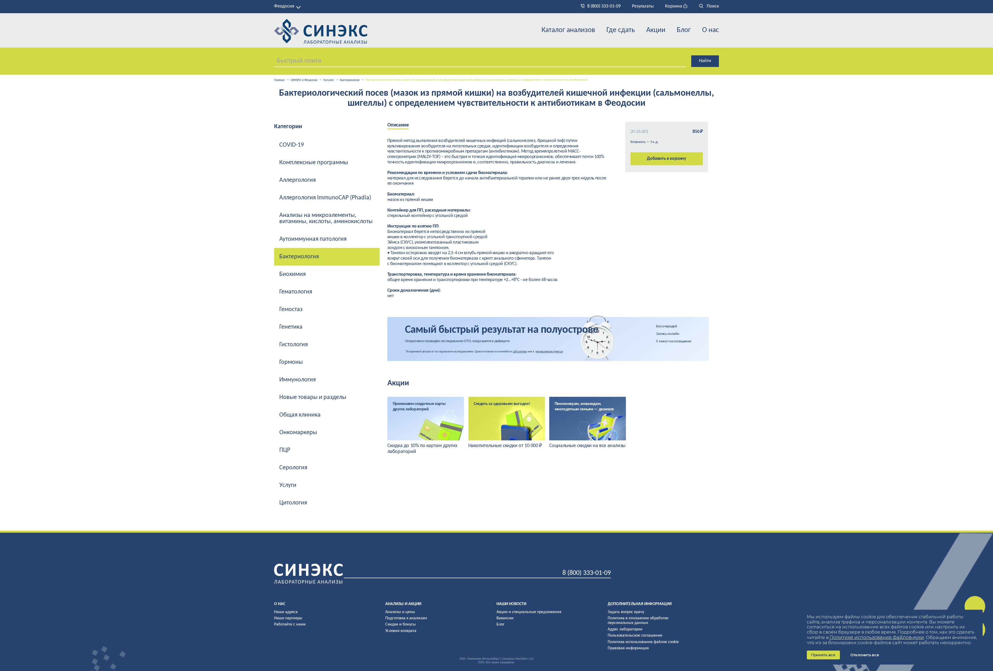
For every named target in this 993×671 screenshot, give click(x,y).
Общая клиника (300, 415)
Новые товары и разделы (312, 397)
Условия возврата (400, 631)
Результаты (643, 6)
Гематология (295, 292)
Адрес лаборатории (625, 629)
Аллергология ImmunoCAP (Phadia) (325, 198)
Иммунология (297, 380)
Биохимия (292, 274)
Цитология (293, 503)
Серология (293, 468)
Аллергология (297, 180)
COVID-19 (291, 145)
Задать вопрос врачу (626, 612)
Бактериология (349, 80)
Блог (684, 30)
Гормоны (291, 362)
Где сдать (620, 30)
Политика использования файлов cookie (643, 642)
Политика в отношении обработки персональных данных (638, 620)
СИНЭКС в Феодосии (304, 80)
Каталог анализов (568, 30)
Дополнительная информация (640, 604)
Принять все (823, 655)
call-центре (520, 351)
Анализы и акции (403, 604)
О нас (710, 30)
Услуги (287, 485)
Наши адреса (286, 612)
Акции (655, 30)
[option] (425, 426)
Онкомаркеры (298, 432)
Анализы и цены (400, 612)
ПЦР (284, 450)
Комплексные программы (313, 163)
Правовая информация (628, 648)
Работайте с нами (290, 624)
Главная (279, 80)
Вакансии (505, 618)
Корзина (674, 6)
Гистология (293, 345)
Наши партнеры (288, 618)
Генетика (291, 327)
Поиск (712, 6)
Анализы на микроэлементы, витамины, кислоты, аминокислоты (326, 218)
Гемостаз (291, 309)
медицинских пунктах (549, 351)
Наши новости (511, 604)
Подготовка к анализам (406, 618)
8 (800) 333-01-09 (604, 6)
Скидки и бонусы (400, 624)
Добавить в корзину (666, 158)
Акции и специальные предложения (528, 612)
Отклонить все (864, 655)
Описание (398, 125)
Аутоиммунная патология (313, 239)
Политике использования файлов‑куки (877, 637)
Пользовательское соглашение (635, 636)
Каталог (329, 80)
